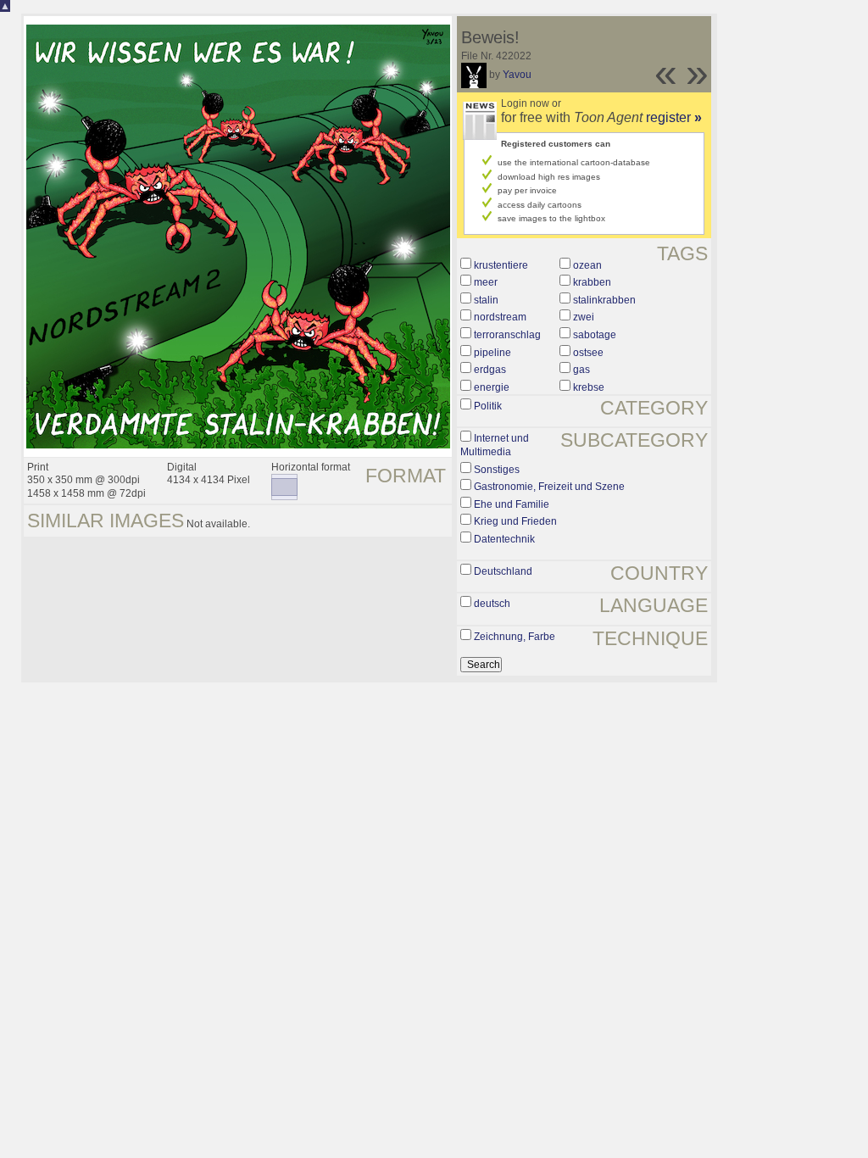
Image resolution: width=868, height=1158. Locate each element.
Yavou (517, 75)
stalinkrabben (604, 300)
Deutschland (503, 571)
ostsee (588, 353)
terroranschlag (507, 335)
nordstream (500, 317)
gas (581, 370)
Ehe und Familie (511, 504)
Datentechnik (504, 539)
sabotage (594, 335)
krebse (588, 387)
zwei (583, 317)
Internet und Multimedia (494, 445)
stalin (486, 300)
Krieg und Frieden (515, 521)
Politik (488, 406)
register (674, 117)
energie (491, 387)
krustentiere (501, 265)
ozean (587, 265)
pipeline (492, 353)
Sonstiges (497, 470)
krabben (592, 282)
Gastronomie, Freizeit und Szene (549, 487)
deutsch (492, 604)
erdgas (490, 370)
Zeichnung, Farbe (514, 637)
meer (486, 282)
